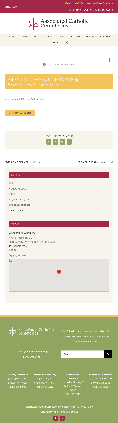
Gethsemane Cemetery (22, 232)
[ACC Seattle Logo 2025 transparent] (59, 17)
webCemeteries (69, 412)
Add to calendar (20, 113)
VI (16, 7)
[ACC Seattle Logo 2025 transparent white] (31, 327)
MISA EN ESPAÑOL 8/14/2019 (95, 162)
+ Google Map (19, 246)
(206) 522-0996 (18, 387)
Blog (90, 406)
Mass (22, 210)
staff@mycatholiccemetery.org (31, 351)
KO (9, 7)
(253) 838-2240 (72, 393)
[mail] (62, 418)
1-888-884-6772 (31, 356)
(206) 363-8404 (45, 387)
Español (13, 210)
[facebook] (55, 418)
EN (6, 7)
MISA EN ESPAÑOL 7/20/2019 (23, 162)
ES (13, 7)
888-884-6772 (78, 406)
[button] (67, 42)
